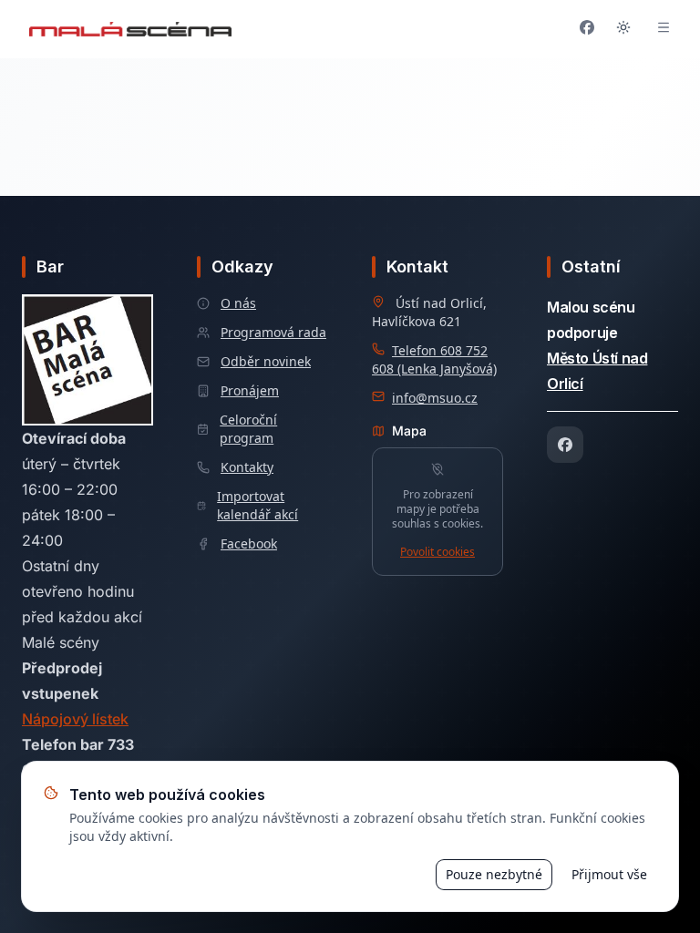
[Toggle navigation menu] (663, 29)
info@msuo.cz (435, 397)
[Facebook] (565, 444)
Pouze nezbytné (494, 874)
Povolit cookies (437, 552)
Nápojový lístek (75, 719)
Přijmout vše (609, 874)
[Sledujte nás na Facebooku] (587, 29)
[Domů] (130, 29)
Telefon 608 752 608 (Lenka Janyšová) (434, 359)
